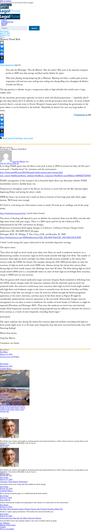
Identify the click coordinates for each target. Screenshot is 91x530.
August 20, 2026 (6, 366)
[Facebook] (45, 54)
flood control (8, 138)
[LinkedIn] (45, 50)
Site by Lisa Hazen (7, 529)
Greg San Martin (18, 161)
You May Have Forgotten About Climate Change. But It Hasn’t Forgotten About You (31, 509)
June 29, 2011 (5, 33)
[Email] (45, 42)
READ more (4, 445)
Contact (3, 527)
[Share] (45, 61)
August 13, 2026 (6, 507)
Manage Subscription (8, 525)
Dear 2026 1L (5, 500)
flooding (18, 138)
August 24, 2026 (6, 354)
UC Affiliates (5, 523)
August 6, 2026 (5, 397)
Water (2, 37)
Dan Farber (4, 31)
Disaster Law (5, 35)
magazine (7, 65)
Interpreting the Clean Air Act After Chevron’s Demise (20, 518)
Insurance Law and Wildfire (9, 357)
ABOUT (3, 25)
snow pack (28, 138)
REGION (4, 24)
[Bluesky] (45, 46)
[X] (45, 58)
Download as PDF (83, 115)
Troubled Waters (6, 369)
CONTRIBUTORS (7, 22)
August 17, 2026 (6, 498)
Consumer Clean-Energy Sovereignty (14, 482)
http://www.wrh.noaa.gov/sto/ (13, 213)
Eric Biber (4, 352)
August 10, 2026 (6, 516)
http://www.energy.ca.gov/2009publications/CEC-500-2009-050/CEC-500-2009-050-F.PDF (40, 237)
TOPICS (4, 20)
